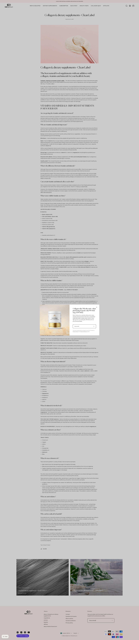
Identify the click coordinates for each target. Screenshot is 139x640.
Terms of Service (83, 331)
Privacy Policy (75, 331)
